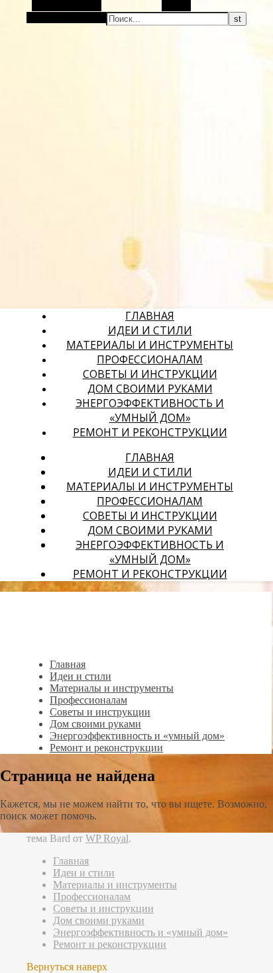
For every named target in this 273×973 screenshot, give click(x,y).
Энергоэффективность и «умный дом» (150, 410)
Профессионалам (150, 359)
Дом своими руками (150, 388)
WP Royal (107, 838)
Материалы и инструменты (149, 345)
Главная (149, 315)
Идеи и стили (150, 330)
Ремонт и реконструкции (150, 432)
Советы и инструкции (150, 374)
